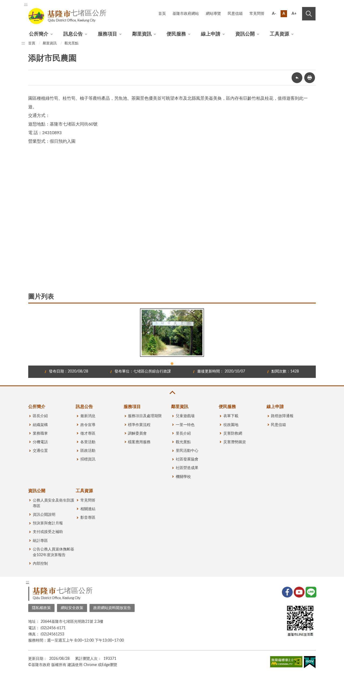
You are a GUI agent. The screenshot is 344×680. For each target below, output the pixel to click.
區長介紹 (40, 416)
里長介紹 (183, 433)
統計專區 (40, 541)
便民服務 (176, 34)
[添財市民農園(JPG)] (172, 332)
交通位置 (40, 451)
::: (25, 4)
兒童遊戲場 (185, 416)
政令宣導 (87, 425)
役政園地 (230, 425)
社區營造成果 (187, 468)
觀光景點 (71, 43)
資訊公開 (245, 34)
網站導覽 (213, 14)
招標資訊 (87, 459)
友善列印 (309, 77)
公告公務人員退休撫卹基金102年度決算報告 (53, 552)
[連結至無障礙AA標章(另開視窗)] (286, 663)
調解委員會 (137, 433)
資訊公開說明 (44, 515)
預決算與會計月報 (48, 523)
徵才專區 (87, 433)
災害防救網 (232, 433)
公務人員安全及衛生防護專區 (53, 503)
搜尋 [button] (309, 13)
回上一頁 (297, 77)
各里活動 (87, 442)
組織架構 (40, 425)
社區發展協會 (187, 459)
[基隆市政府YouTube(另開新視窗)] (298, 591)
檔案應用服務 (139, 442)
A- (274, 14)
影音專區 (87, 518)
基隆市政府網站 (186, 14)
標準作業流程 (139, 425)
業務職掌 (40, 433)
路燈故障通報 (282, 416)
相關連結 (87, 509)
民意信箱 (235, 14)
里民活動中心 (187, 451)
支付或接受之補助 (48, 532)
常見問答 (256, 14)
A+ (294, 14)
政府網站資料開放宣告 (112, 608)
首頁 (162, 14)
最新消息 (87, 416)
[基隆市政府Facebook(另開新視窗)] (286, 591)
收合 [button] (172, 392)
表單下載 (230, 416)
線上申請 (210, 34)
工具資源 (279, 34)
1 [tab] (172, 363)
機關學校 (183, 477)
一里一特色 (185, 425)
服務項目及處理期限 (145, 416)
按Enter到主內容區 (298, 5)
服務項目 (107, 34)
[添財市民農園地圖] (108, 214)
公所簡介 (38, 34)
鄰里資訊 (142, 34)
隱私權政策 (41, 608)
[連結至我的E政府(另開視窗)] (310, 663)
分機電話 (40, 442)
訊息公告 (73, 34)
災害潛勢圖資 (234, 442)
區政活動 (87, 451)
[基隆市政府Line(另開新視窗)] (310, 591)
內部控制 (40, 564)
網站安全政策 (72, 608)
